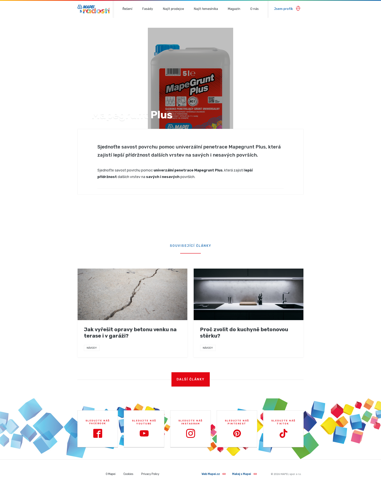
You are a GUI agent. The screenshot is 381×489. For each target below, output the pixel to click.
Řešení (127, 9)
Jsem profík (284, 9)
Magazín (234, 9)
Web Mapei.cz (211, 474)
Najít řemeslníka (206, 9)
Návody (92, 347)
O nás (254, 9)
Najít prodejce (173, 9)
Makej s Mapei (242, 474)
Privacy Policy (150, 474)
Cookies (128, 474)
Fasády (147, 9)
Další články (191, 379)
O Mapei (110, 474)
